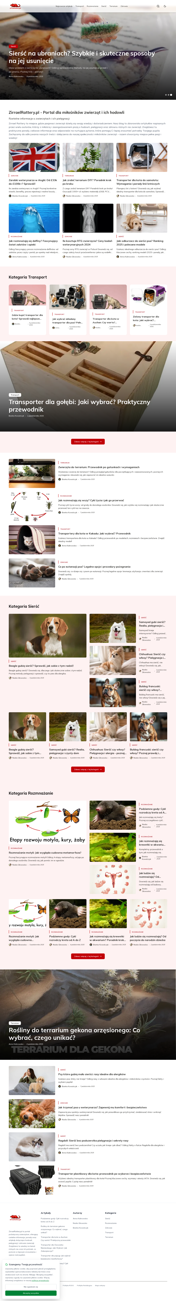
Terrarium (114, 6)
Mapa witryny (100, 1285)
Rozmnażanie (92, 6)
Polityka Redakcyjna (84, 1285)
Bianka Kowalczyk (16, 416)
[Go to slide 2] (168, 95)
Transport (80, 6)
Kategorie (110, 1212)
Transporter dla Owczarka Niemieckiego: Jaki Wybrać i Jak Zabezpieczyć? (54, 1248)
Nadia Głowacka (80, 1223)
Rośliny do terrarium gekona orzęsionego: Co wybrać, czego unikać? (54, 1229)
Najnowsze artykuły (64, 6)
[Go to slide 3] (171, 95)
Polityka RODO (68, 1285)
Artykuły (46, 1212)
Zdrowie (124, 6)
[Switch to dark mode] (165, 6)
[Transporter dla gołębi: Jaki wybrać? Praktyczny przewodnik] (88, 386)
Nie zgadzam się (31, 1287)
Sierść (103, 6)
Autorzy (77, 1212)
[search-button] (158, 6)
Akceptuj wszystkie (31, 1293)
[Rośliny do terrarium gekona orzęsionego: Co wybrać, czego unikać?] (88, 1014)
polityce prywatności (40, 1280)
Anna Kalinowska (16, 76)
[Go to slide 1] (166, 95)
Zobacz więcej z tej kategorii (86, 441)
